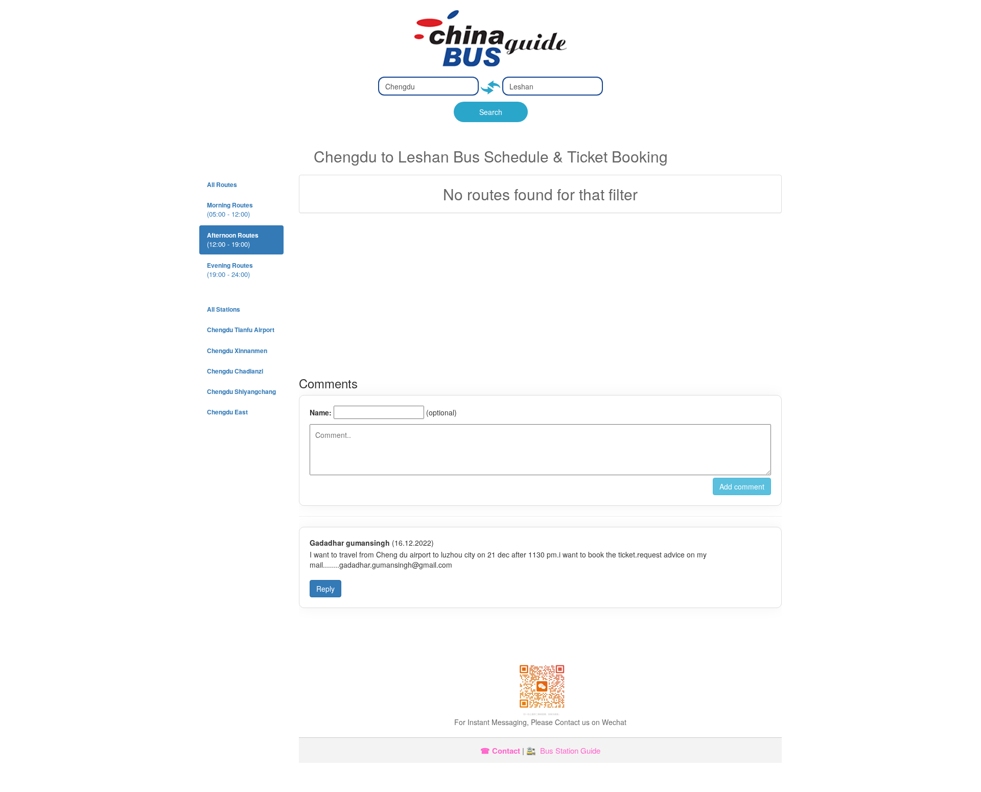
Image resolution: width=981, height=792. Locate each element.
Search (490, 112)
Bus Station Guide (570, 750)
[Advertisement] (540, 294)
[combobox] (428, 86)
